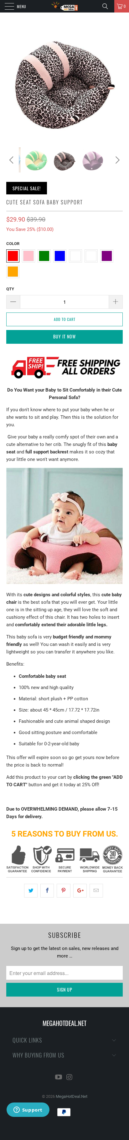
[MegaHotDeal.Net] (64, 6)
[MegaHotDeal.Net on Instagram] (70, 1077)
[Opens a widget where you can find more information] (27, 1110)
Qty (10, 289)
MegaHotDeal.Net (71, 1096)
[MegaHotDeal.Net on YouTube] (59, 1077)
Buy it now (64, 336)
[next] (116, 160)
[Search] (107, 6)
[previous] (12, 160)
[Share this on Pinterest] (63, 891)
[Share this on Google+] (80, 891)
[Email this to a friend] (96, 891)
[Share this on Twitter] (31, 891)
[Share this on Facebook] (47, 891)
